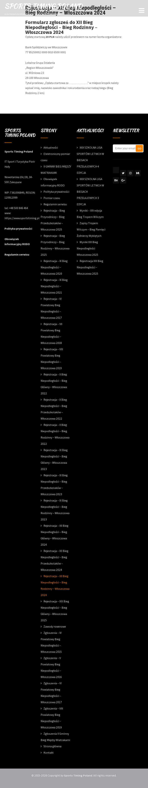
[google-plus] (123, 180)
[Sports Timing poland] (116, 170)
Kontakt (48, 753)
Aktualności (50, 147)
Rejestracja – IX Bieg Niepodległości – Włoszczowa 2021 (54, 286)
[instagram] (130, 173)
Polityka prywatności (18, 228)
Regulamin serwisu (17, 254)
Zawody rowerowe (54, 626)
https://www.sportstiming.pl (22, 218)
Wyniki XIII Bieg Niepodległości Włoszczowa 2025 (87, 248)
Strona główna (52, 746)
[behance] (116, 180)
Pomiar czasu (51, 198)
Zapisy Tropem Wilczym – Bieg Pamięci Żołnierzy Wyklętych (91, 229)
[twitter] (123, 173)
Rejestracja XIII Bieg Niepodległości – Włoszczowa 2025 (90, 267)
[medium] (137, 173)
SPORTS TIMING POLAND (43, 6)
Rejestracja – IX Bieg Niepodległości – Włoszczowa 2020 (54, 267)
